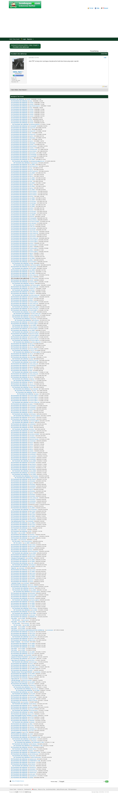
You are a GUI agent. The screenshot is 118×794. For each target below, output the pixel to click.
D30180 (31, 427)
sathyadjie (32, 720)
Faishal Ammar (33, 770)
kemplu (31, 196)
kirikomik (32, 216)
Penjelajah (36, 477)
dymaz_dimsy (33, 657)
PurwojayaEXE (33, 126)
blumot (31, 580)
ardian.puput (33, 235)
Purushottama (33, 261)
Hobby (30, 45)
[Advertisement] (59, 23)
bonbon (31, 208)
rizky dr (32, 429)
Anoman (32, 548)
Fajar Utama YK (15, 678)
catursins (32, 727)
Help (98, 8)
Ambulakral (32, 462)
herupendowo (34, 710)
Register (29, 39)
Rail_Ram (34, 318)
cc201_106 (32, 226)
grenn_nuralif (33, 675)
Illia (30, 129)
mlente (31, 121)
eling (31, 119)
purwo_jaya (32, 611)
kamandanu (33, 152)
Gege (31, 101)
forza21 (31, 692)
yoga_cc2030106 (34, 707)
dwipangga (32, 137)
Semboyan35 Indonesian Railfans (19, 45)
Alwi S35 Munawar (34, 754)
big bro (31, 136)
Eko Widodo (36, 320)
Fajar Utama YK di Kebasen (18, 660)
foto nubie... (14, 618)
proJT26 (32, 653)
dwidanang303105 (35, 124)
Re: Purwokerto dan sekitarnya (19, 101)
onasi (105, 8)
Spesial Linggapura (16, 732)
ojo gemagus (33, 201)
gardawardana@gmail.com (37, 161)
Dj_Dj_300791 (33, 658)
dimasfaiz (32, 534)
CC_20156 (33, 693)
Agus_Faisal (32, 511)
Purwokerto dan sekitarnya (17, 99)
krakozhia (32, 695)
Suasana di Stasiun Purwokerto (19, 657)
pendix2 (33, 317)
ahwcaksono (33, 767)
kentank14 (33, 564)
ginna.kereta (33, 236)
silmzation (33, 414)
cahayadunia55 (33, 149)
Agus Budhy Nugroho (35, 106)
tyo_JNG (31, 563)
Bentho (31, 747)
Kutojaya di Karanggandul (18, 558)
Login (24, 39)
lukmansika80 (33, 697)
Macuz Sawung (33, 700)
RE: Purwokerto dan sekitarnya (20, 124)
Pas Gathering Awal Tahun (18, 521)
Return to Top (41, 789)
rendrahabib (33, 357)
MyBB (16, 792)
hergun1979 (32, 127)
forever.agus (34, 662)
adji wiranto (35, 163)
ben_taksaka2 (33, 223)
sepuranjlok (32, 229)
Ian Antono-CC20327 (34, 221)
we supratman (33, 452)
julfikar (31, 246)
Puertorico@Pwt (34, 240)
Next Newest (22, 90)
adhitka (31, 777)
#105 (105, 57)
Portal (91, 8)
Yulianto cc (32, 288)
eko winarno (33, 417)
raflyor (31, 724)
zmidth (31, 734)
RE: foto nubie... (16, 620)
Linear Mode (104, 53)
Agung (31, 169)
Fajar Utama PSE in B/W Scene (19, 682)
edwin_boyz (32, 271)
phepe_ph (33, 685)
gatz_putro (32, 225)
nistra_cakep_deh (34, 231)
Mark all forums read (62, 789)
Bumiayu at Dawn (15, 702)
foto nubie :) (14, 529)
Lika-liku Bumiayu (15, 680)
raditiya (31, 712)
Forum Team (13, 789)
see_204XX (32, 159)
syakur (34, 390)
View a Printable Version (18, 781)
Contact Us (20, 789)
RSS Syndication (72, 789)
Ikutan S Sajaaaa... (16, 641)
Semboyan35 (27, 789)
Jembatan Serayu (16, 583)
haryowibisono (33, 729)
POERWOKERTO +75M (35, 737)
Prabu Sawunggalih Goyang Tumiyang (21, 715)
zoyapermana (33, 266)
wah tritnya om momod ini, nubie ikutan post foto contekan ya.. (28, 630)
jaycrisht (32, 638)
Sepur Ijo (13, 568)
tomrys (31, 663)
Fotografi (35, 45)
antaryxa (32, 256)
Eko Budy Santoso (34, 297)
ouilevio (31, 432)
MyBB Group (28, 792)
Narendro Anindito (34, 333)
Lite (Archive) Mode (50, 789)
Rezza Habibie (33, 146)
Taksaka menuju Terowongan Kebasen (21, 672)
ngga (32, 263)
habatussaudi (33, 759)
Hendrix (32, 290)
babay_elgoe (17, 72)
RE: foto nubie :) (16, 541)
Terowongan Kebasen (17, 655)
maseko (28, 99)
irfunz (31, 549)
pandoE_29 (32, 631)
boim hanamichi (34, 166)
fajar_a (31, 157)
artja (32, 358)
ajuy (31, 117)
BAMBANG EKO (33, 616)
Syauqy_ (33, 722)
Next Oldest (14, 90)
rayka (31, 370)
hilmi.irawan (33, 305)
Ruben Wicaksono (34, 667)
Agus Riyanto (33, 464)
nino (31, 705)
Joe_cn (31, 347)
